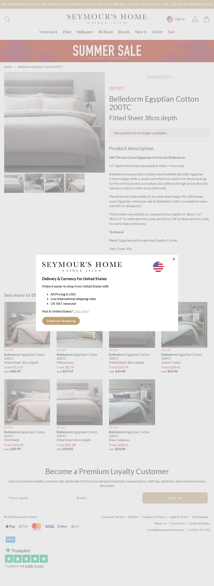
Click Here (81, 311)
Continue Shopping (61, 321)
